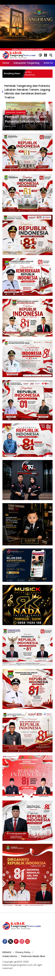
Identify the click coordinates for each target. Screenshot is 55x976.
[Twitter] (10, 941)
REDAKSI (6, 952)
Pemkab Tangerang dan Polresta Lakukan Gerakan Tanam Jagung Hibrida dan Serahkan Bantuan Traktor (27, 119)
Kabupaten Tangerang (15, 112)
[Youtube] (27, 941)
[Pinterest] (16, 941)
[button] (40, 55)
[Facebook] (4, 941)
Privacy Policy (22, 952)
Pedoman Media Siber (33, 956)
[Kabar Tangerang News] (18, 54)
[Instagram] (21, 941)
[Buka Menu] (45, 55)
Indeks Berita (9, 956)
